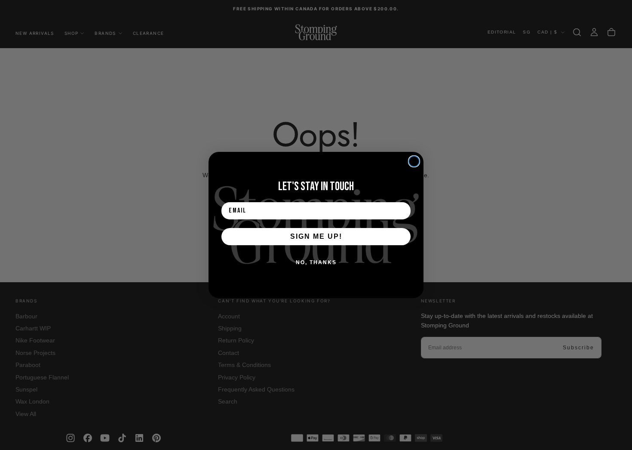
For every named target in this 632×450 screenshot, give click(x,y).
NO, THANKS (316, 262)
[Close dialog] (414, 161)
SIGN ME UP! (316, 236)
